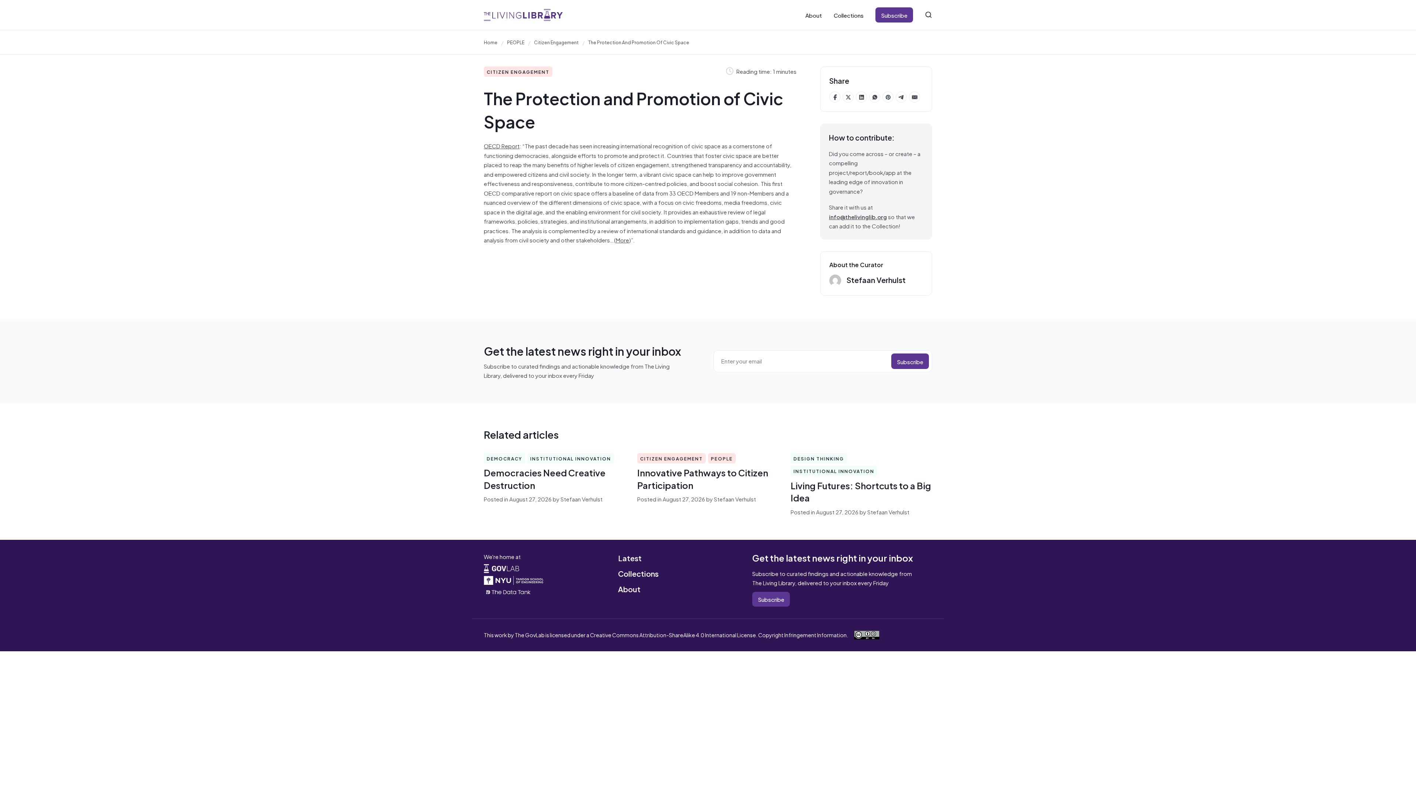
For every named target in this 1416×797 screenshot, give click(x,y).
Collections (849, 15)
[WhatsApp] (874, 97)
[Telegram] (901, 97)
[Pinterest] (887, 97)
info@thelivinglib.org (858, 216)
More (622, 239)
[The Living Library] (523, 15)
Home (490, 42)
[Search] (928, 14)
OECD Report (502, 145)
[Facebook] (834, 97)
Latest (630, 558)
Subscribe (894, 15)
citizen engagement (556, 42)
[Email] (914, 97)
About (813, 15)
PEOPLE (515, 42)
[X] (848, 97)
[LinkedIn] (861, 97)
